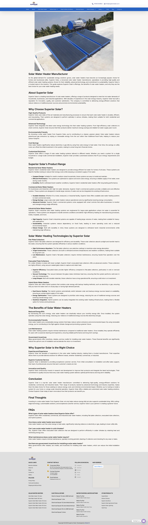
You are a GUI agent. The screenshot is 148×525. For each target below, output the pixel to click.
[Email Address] (48, 477)
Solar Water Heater (42, 9)
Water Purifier (80, 496)
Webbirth (87, 523)
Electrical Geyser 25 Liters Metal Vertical (63, 506)
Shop (107, 9)
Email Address (54, 477)
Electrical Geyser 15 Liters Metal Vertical (63, 502)
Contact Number (55, 471)
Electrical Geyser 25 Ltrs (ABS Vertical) (63, 509)
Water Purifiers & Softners (67, 9)
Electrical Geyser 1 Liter (58, 499)
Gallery (100, 9)
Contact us (119, 9)
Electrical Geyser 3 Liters (59, 512)
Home (27, 9)
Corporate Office (55, 465)
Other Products (90, 9)
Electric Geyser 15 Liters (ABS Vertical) (62, 496)
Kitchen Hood (53, 9)
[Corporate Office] (48, 465)
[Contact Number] (48, 471)
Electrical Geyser (80, 9)
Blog (113, 9)
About (33, 9)
